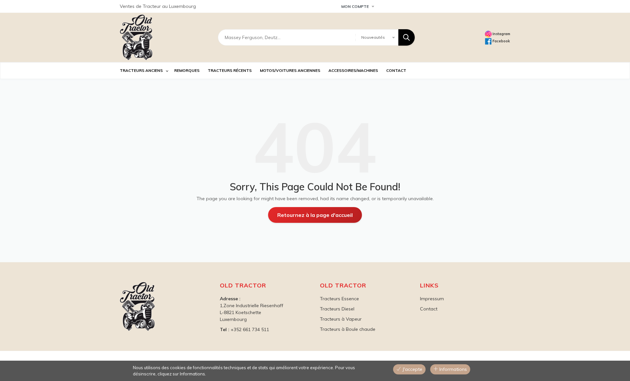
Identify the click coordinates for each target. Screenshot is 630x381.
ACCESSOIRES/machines (353, 70)
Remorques (187, 70)
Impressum (432, 299)
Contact (428, 309)
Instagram (501, 34)
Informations (452, 369)
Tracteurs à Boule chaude (347, 329)
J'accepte (411, 369)
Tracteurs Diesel (337, 309)
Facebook (501, 41)
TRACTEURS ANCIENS (141, 70)
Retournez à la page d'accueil (315, 215)
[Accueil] (136, 37)
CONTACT (396, 70)
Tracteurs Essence (339, 299)
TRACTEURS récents (230, 70)
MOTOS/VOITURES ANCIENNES (290, 70)
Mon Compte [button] (355, 6)
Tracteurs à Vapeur (341, 319)
